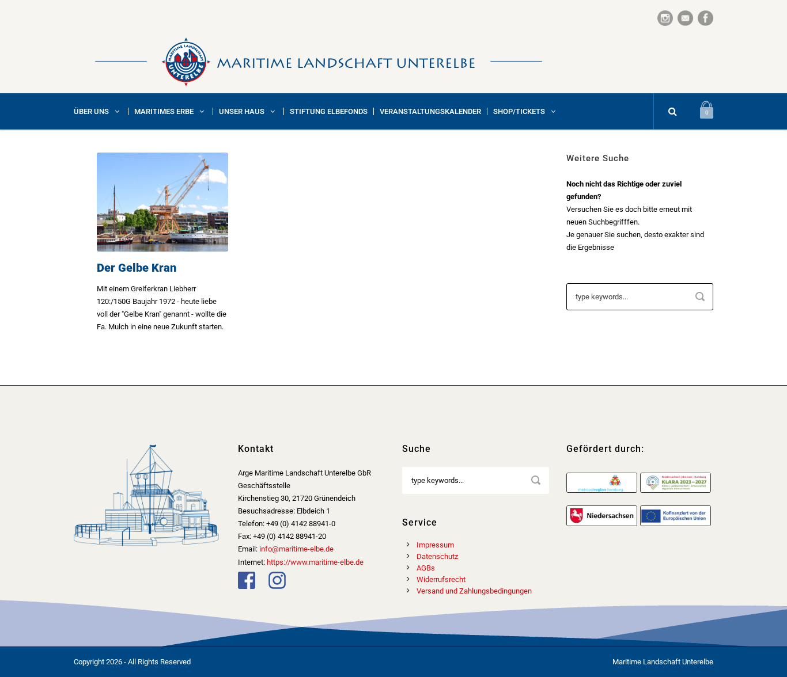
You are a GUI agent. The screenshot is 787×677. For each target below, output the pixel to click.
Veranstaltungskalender (430, 111)
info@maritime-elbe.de (296, 549)
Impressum (435, 545)
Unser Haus (241, 111)
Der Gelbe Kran (136, 268)
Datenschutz (437, 556)
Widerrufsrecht (441, 579)
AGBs (426, 568)
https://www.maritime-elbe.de (315, 562)
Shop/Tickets (519, 111)
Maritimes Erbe (164, 111)
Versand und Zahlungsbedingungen (474, 591)
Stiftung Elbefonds (329, 111)
